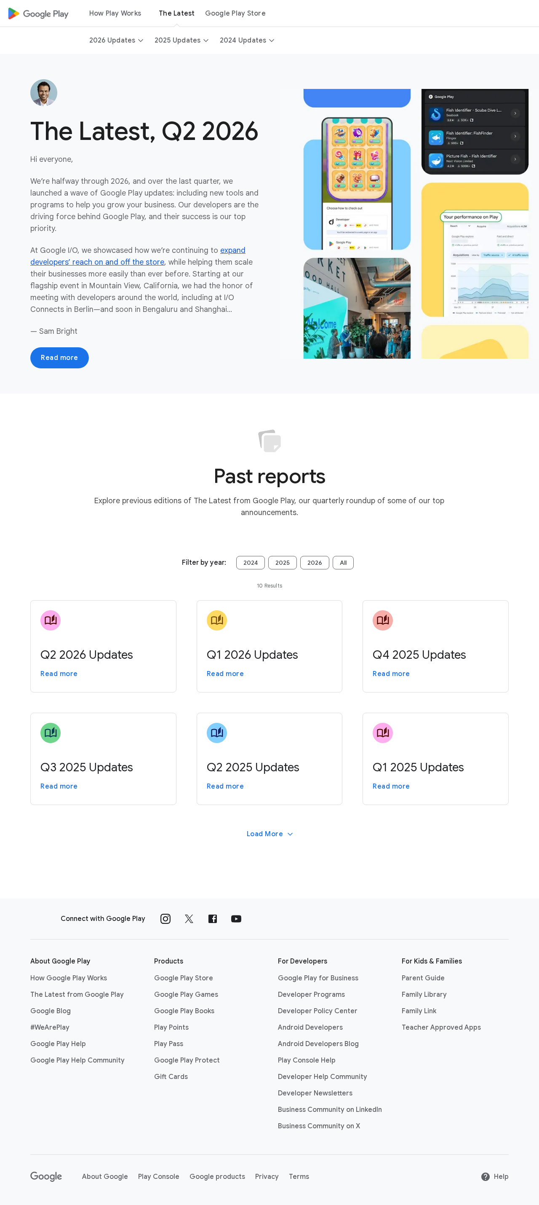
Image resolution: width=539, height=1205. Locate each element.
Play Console (158, 1177)
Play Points (171, 1027)
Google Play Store (235, 13)
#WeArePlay (49, 1027)
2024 (250, 562)
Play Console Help (307, 1060)
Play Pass (168, 1044)
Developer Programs (311, 994)
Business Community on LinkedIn (330, 1110)
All (343, 562)
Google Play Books (184, 1011)
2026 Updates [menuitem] (112, 40)
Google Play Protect (187, 1060)
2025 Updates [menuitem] (178, 40)
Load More (265, 834)
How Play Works (115, 13)
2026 (314, 562)
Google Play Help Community (77, 1060)
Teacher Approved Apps (441, 1027)
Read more (59, 358)
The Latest (177, 13)
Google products (217, 1177)
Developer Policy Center (318, 1011)
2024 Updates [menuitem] (243, 40)
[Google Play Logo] (38, 13)
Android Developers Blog (318, 1044)
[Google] (46, 1177)
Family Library (424, 994)
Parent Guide (423, 978)
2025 (282, 562)
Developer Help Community (322, 1077)
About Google (105, 1177)
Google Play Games (186, 994)
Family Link (419, 1011)
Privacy (267, 1177)
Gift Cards (171, 1077)
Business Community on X (319, 1126)
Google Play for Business (318, 978)
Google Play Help (58, 1044)
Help (501, 1177)
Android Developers (310, 1027)
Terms (299, 1177)
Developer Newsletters (315, 1093)
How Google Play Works (68, 978)
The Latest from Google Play (77, 994)
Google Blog (50, 1011)
